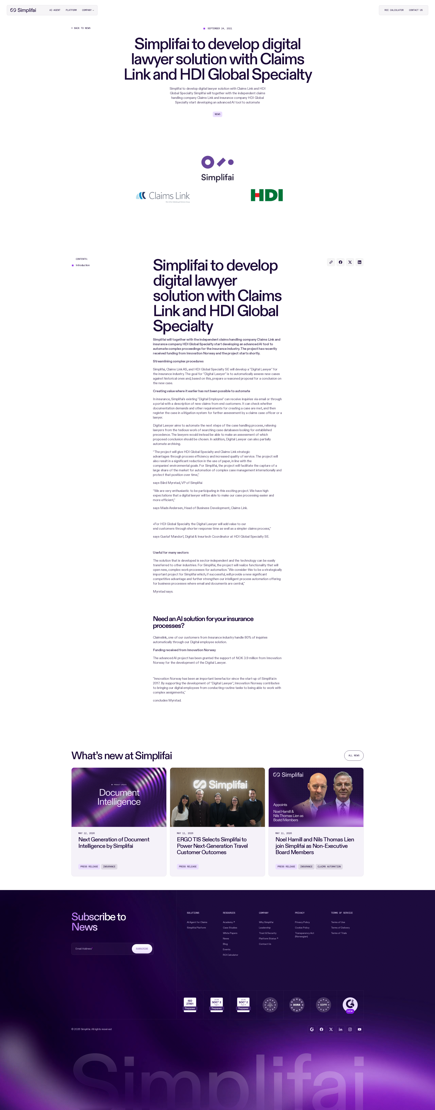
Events (226, 949)
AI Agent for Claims (197, 922)
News (226, 938)
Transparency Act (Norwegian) (304, 935)
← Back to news (80, 28)
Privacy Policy (302, 922)
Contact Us (265, 944)
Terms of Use (338, 922)
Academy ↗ (229, 922)
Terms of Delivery (340, 927)
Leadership (265, 927)
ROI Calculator (230, 955)
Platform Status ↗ (268, 938)
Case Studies (230, 927)
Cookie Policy (302, 927)
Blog (225, 944)
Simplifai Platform (196, 927)
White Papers (230, 933)
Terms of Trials (339, 933)
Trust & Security (267, 933)
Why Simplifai (266, 922)
